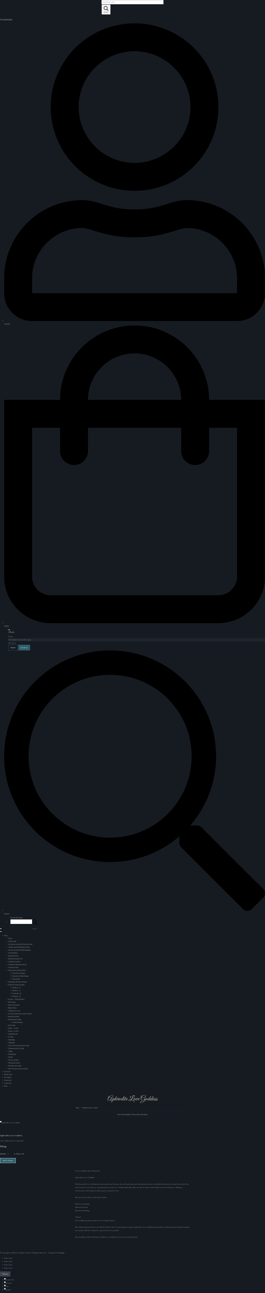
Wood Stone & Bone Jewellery (18, 1068)
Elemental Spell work (15, 958)
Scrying (10, 1037)
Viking (10, 1051)
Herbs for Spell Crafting (16, 985)
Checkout (24, 647)
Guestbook (7, 1080)
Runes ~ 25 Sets (13, 1031)
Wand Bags (12, 1054)
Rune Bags (11, 1025)
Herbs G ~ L (16, 990)
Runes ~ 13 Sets (13, 1028)
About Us (7, 1071)
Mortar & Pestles (13, 1005)
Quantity (3, 1154)
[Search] (34, 921)
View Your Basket (124, 1114)
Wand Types (8, 1074)
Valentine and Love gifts (16, 1048)
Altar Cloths (12, 941)
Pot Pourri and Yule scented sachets (20, 1013)
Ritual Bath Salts (13, 1016)
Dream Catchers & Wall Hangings (19, 950)
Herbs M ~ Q (16, 993)
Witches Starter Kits (14, 1066)
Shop (6, 935)
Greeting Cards (13, 967)
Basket (13, 647)
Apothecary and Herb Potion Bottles (20, 944)
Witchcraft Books (14, 1063)
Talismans (11, 1042)
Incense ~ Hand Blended (16, 999)
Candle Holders (17, 1022)
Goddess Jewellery (14, 961)
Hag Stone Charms (18, 973)
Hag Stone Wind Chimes (20, 976)
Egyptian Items (13, 956)
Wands (10, 1057)
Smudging (11, 1039)
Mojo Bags (12, 1002)
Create (62, 1253)
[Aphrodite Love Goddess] (3, 1129)
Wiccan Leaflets (13, 1060)
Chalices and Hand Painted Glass (19, 947)
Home (10, 938)
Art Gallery (8, 1077)
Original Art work (14, 1011)
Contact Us (7, 1083)
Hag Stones (16, 979)
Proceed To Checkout (140, 1114)
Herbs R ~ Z (16, 996)
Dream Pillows (13, 953)
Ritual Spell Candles (14, 1019)
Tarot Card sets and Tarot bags (18, 1045)
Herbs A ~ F (16, 987)
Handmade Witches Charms (17, 982)
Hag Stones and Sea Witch (17, 970)
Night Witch (12, 1008)
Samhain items (13, 1034)
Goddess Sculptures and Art (17, 964)
